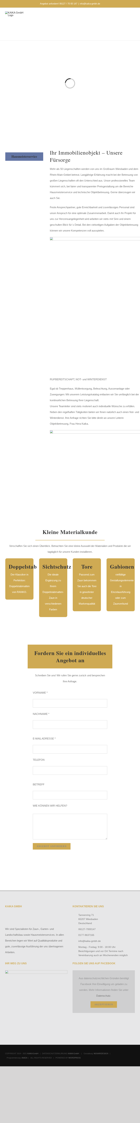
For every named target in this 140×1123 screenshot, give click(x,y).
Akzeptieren (103, 1004)
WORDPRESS (74, 1058)
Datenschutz (103, 995)
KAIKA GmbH (32, 1053)
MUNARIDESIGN (101, 1053)
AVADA (24, 1058)
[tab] (24, 156)
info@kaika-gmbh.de (90, 3)
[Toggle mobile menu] (133, 17)
